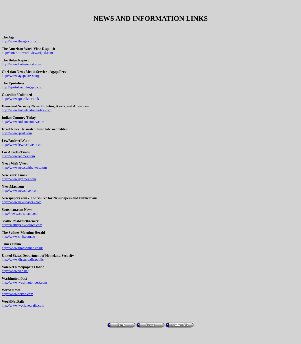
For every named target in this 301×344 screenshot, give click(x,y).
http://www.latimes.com (18, 156)
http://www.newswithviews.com (24, 167)
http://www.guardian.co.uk (20, 99)
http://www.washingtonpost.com (24, 282)
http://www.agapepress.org (20, 76)
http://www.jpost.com (17, 133)
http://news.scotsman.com (19, 213)
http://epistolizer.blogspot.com (22, 87)
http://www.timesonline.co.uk (22, 248)
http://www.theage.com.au (20, 41)
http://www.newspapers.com (21, 202)
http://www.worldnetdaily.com (23, 305)
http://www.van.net (15, 271)
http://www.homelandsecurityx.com (26, 110)
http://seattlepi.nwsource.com (22, 225)
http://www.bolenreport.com (21, 64)
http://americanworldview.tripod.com (27, 53)
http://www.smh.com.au (18, 236)
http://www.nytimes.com (19, 179)
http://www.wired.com (17, 294)
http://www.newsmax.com (20, 190)
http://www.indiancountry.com (23, 122)
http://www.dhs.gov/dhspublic (23, 259)
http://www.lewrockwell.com (22, 144)
